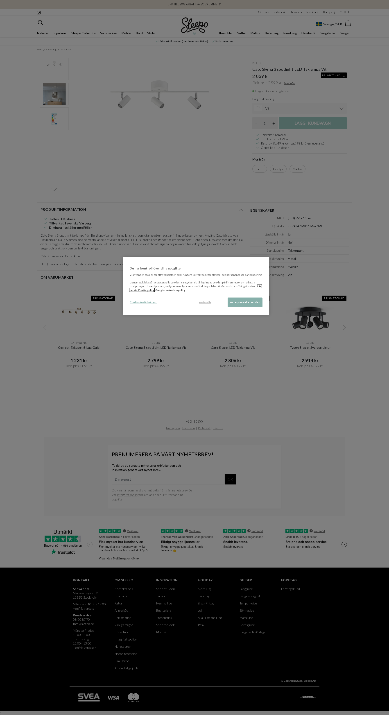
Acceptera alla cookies (245, 302)
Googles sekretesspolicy (170, 290)
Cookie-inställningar (143, 302)
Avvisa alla (205, 302)
